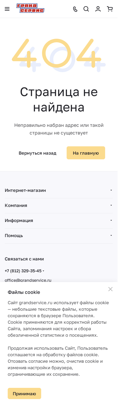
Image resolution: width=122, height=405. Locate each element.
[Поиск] (86, 9)
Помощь (14, 235)
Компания (16, 205)
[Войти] (98, 9)
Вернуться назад (37, 152)
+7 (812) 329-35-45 (23, 270)
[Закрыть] (110, 289)
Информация (19, 220)
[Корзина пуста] (110, 9)
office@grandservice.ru (28, 280)
